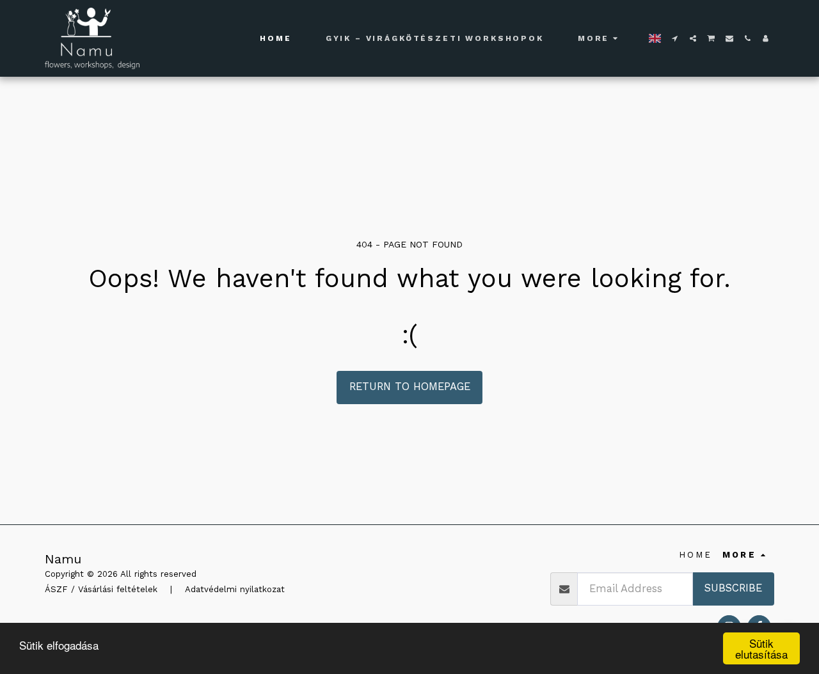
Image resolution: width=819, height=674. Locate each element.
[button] (675, 38)
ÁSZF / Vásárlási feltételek (101, 589)
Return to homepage (409, 386)
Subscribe (733, 588)
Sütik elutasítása (761, 648)
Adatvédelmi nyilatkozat (235, 589)
